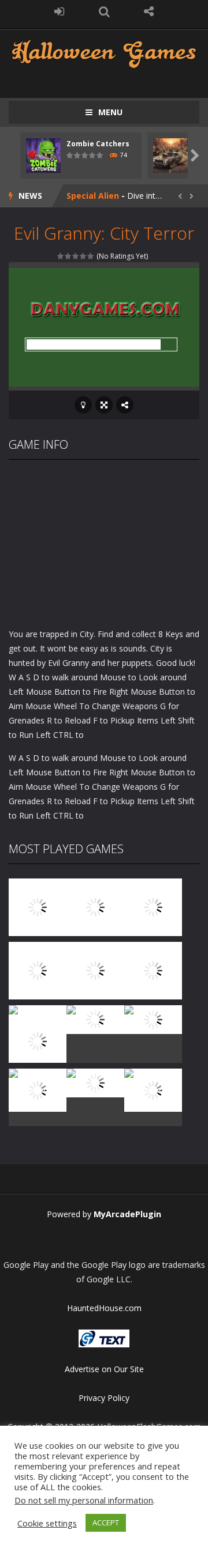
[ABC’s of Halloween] (37, 969)
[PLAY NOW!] (43, 154)
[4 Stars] (83, 256)
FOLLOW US (149, 11)
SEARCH (104, 11)
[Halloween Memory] (95, 1018)
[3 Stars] (76, 256)
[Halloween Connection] (95, 906)
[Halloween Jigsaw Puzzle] (153, 1018)
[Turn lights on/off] (83, 405)
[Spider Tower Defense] (37, 906)
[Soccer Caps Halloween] (95, 1082)
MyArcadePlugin (127, 1214)
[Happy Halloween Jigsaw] (37, 1089)
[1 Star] (61, 256)
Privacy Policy (104, 1397)
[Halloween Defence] (95, 969)
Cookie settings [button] (47, 1523)
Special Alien (92, 195)
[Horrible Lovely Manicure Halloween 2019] (37, 1040)
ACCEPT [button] (105, 1522)
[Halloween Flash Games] (104, 52)
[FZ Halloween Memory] (153, 1089)
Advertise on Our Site (104, 1369)
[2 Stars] (68, 256)
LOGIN (59, 11)
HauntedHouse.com (104, 1307)
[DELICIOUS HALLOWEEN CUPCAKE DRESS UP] (153, 906)
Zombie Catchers (97, 144)
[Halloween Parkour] (153, 969)
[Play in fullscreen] (104, 405)
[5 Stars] (91, 256)
